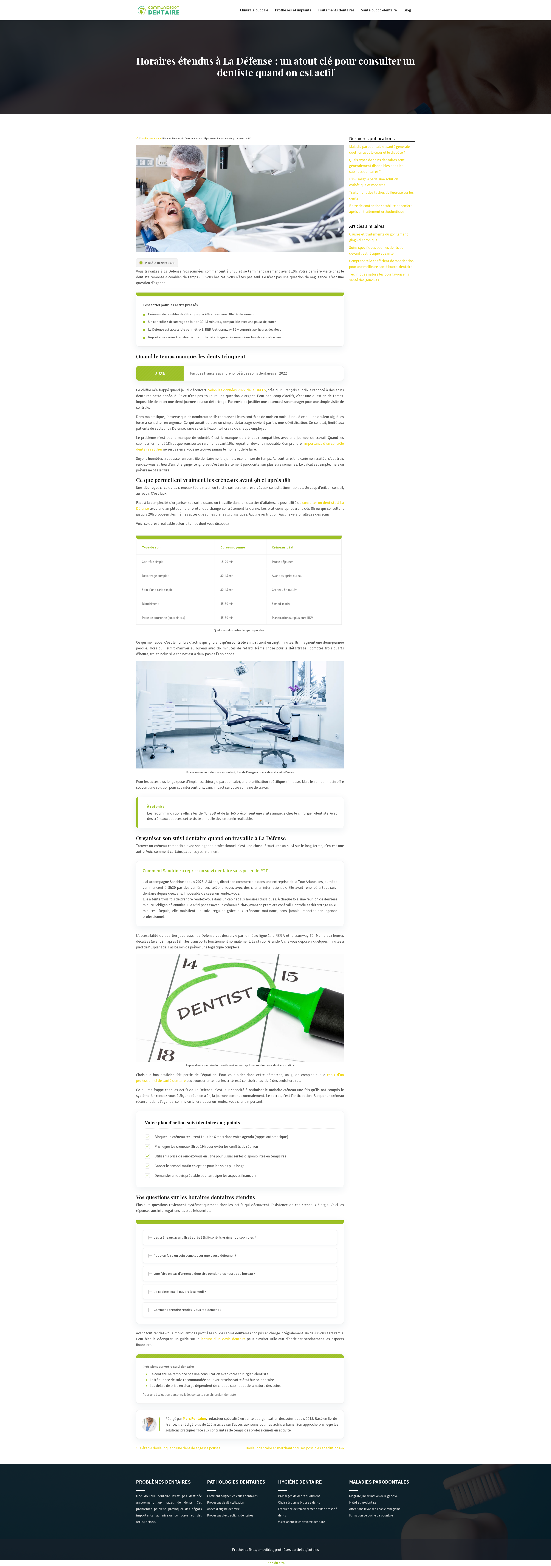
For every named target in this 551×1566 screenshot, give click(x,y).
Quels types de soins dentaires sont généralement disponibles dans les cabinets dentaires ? (377, 166)
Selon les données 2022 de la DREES (237, 390)
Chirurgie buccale (254, 10)
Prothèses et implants (293, 10)
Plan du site (275, 1563)
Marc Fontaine (194, 1418)
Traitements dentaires (336, 10)
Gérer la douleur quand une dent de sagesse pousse (180, 1448)
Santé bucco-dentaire (379, 10)
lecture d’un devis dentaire (223, 1339)
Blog (407, 10)
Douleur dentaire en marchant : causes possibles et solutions (293, 1448)
